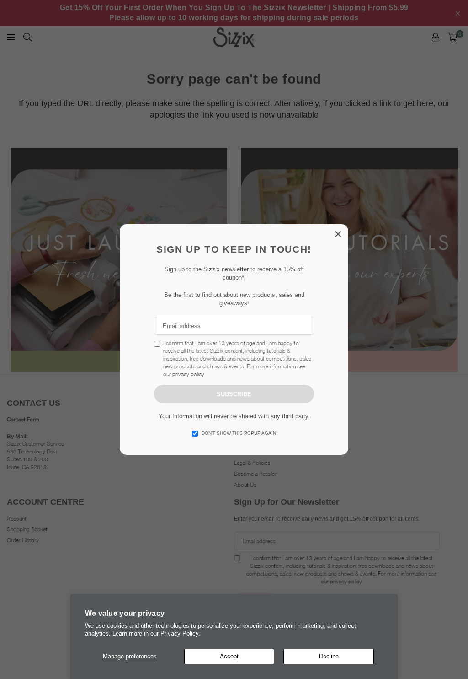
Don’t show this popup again (239, 433)
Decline (329, 656)
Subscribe (234, 394)
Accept (229, 656)
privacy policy (188, 374)
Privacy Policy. (180, 633)
